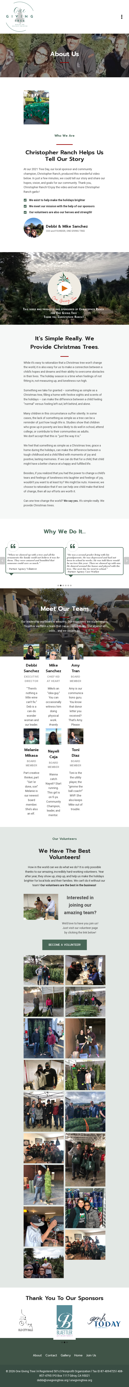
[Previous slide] (2, 560)
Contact (51, 1355)
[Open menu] (122, 17)
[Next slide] (126, 560)
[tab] (58, 585)
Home (78, 1355)
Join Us (91, 1355)
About (37, 1355)
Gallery (66, 1355)
